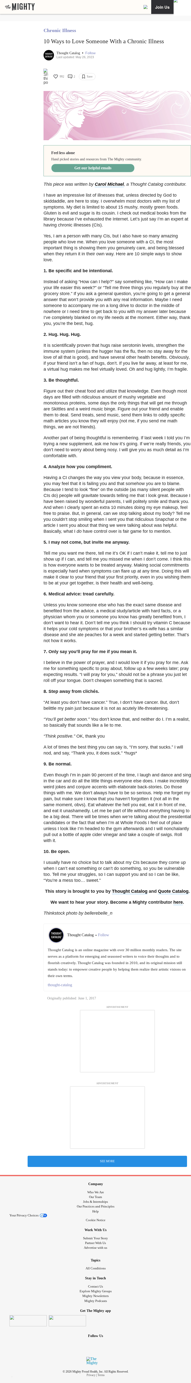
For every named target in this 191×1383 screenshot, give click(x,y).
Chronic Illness (60, 30)
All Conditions (96, 1268)
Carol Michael (109, 184)
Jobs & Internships (95, 1202)
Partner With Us (95, 1243)
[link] (20, 7)
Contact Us (95, 1286)
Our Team (95, 1197)
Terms (101, 1375)
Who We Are (95, 1192)
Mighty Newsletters (95, 1296)
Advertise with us (95, 1247)
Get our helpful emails (92, 168)
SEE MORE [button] (107, 1161)
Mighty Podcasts (95, 1301)
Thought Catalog (68, 53)
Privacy (91, 1375)
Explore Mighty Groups (96, 1291)
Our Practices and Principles (95, 1206)
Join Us (162, 7)
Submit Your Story (95, 1238)
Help (95, 1211)
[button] (90, 53)
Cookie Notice (95, 1220)
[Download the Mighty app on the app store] (28, 1320)
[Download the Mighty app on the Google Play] (67, 1320)
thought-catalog (60, 985)
